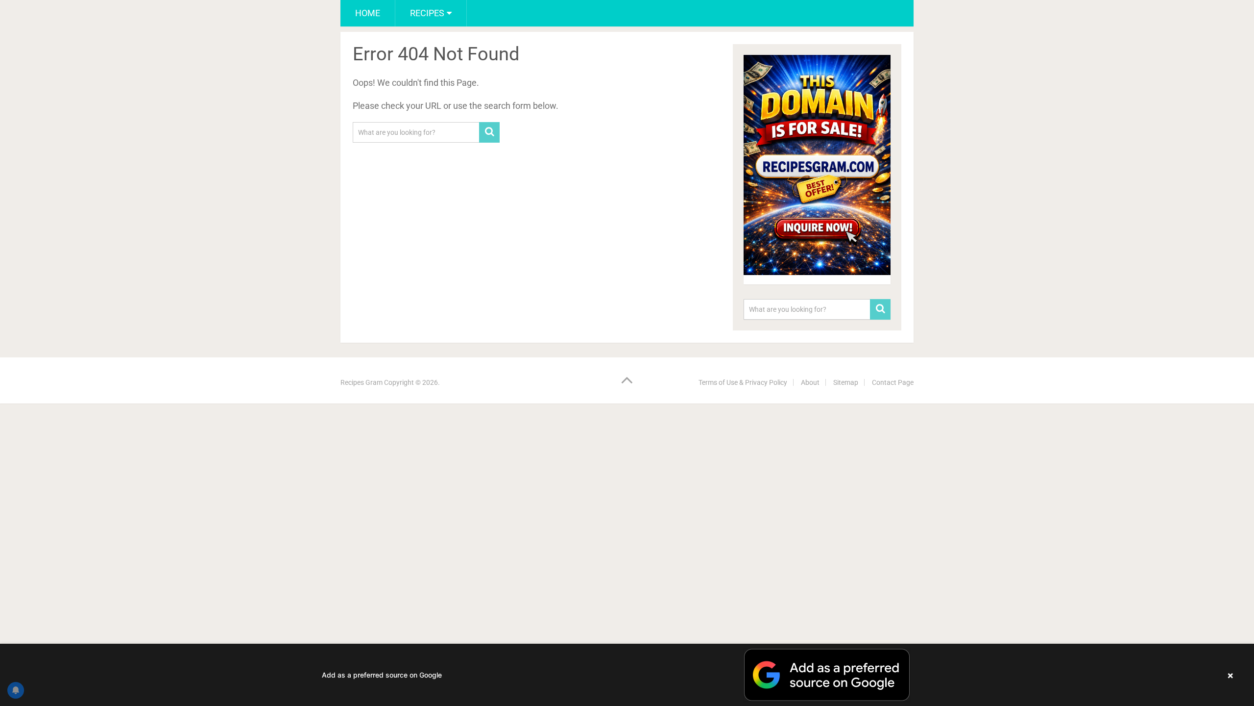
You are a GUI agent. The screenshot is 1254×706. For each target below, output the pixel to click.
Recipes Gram (361, 382)
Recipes (427, 13)
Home (367, 13)
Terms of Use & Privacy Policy (743, 382)
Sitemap (845, 382)
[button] (627, 675)
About (810, 382)
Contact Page (893, 382)
